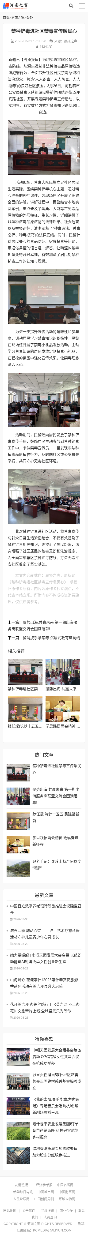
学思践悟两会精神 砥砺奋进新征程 (55, 841)
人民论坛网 (21, 1199)
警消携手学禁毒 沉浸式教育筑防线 (51, 638)
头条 (29, 17)
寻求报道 (47, 1210)
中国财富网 (67, 1192)
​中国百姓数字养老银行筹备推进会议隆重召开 (45, 909)
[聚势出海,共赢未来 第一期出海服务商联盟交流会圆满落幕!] (63, 672)
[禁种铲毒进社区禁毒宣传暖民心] (25, 672)
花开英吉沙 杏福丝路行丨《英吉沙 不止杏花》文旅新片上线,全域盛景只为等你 (45, 1007)
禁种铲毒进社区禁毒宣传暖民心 (34, 689)
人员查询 (50, 1217)
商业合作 (66, 1210)
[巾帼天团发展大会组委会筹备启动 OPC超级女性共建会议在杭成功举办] (18, 1057)
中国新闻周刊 (44, 1199)
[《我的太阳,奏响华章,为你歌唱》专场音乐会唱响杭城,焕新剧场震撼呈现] (18, 1106)
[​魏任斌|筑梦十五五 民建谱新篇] (25, 709)
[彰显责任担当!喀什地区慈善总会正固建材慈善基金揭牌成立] (18, 1081)
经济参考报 (44, 1185)
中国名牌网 (65, 1185)
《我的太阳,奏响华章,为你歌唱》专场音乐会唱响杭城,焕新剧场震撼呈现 (55, 1106)
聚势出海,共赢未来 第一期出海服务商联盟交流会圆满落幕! (55, 796)
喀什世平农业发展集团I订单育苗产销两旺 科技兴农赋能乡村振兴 (55, 1130)
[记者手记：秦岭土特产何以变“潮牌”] (18, 868)
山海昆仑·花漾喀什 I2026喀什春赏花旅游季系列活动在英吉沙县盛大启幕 (44, 983)
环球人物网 (67, 1199)
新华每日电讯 (23, 1192)
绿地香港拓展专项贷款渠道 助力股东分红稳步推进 (54, 1152)
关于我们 (28, 1210)
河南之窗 (40, 6)
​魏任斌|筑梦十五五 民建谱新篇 (33, 726)
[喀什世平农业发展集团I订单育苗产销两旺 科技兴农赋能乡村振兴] (18, 1131)
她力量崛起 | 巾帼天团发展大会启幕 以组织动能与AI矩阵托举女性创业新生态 (45, 958)
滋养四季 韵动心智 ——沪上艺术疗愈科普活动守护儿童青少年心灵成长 (45, 934)
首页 (6, 17)
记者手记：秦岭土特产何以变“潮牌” (56, 865)
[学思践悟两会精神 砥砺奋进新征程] (63, 709)
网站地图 (9, 1210)
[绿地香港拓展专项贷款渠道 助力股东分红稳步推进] (18, 1155)
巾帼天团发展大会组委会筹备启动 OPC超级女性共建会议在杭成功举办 (56, 1056)
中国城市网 (46, 1192)
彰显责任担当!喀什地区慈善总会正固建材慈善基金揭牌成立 (56, 1081)
